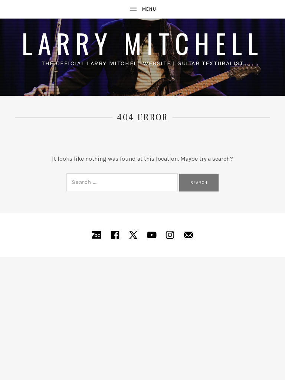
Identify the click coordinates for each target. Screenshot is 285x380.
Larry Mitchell (142, 43)
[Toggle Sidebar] (142, 9)
